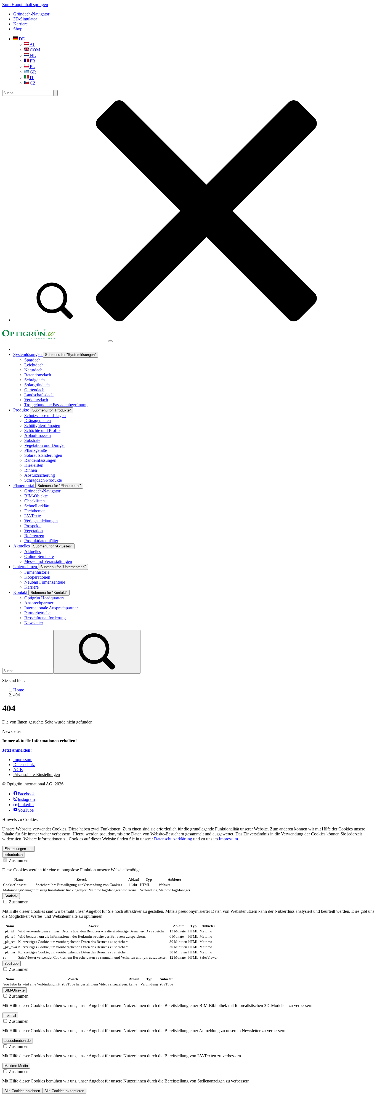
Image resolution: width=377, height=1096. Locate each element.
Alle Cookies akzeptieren (64, 1091)
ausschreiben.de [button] (17, 1041)
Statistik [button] (11, 896)
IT (31, 77)
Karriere (20, 24)
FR (32, 61)
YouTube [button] (11, 963)
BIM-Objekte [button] (14, 990)
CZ (32, 83)
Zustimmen (18, 860)
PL (32, 66)
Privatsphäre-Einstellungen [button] (36, 774)
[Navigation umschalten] (110, 341)
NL (32, 55)
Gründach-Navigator (31, 14)
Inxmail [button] (10, 1015)
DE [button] (21, 38)
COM (34, 50)
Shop (17, 29)
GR (32, 72)
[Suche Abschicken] (55, 93)
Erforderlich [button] (13, 855)
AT (32, 44)
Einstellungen (15, 849)
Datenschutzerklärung (173, 839)
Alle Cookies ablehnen (22, 1091)
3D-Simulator (25, 19)
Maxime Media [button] (16, 1066)
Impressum (228, 839)
